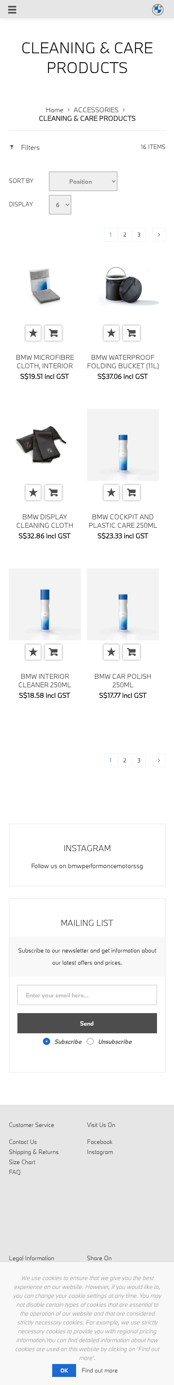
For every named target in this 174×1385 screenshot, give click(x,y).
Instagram (100, 1152)
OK (64, 1370)
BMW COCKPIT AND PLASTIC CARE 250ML (123, 520)
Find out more (100, 1370)
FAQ (15, 1172)
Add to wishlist (33, 333)
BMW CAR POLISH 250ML (122, 680)
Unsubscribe (115, 1041)
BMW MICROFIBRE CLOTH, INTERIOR (45, 361)
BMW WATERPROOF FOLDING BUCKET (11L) (123, 361)
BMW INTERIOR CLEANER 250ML (44, 680)
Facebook (99, 1142)
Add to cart (53, 333)
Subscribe (67, 1041)
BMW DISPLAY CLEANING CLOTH (44, 520)
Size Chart (22, 1162)
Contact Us (23, 1142)
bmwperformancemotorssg (105, 866)
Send (87, 1023)
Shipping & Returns (34, 1152)
